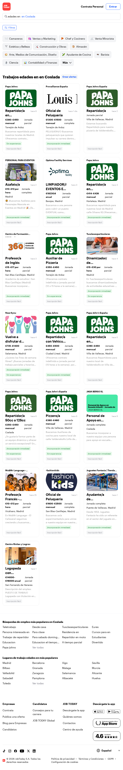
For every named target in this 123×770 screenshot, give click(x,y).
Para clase (38, 632)
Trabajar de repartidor (16, 637)
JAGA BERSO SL (94, 391)
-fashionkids (52, 470)
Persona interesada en (16, 632)
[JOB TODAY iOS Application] (99, 711)
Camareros (16, 38)
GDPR (111, 758)
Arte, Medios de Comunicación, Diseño (33, 54)
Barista (105, 54)
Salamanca (69, 673)
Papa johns (9, 647)
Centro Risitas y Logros (17, 544)
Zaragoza (38, 673)
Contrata (8, 710)
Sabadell (8, 678)
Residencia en (70, 632)
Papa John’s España (97, 312)
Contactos (69, 723)
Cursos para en (101, 632)
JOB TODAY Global (44, 720)
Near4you (10, 312)
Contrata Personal (92, 6)
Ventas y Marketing (44, 38)
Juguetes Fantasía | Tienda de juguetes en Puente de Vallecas (100, 471)
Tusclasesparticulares (98, 234)
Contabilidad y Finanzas (42, 62)
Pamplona (38, 678)
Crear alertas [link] (69, 76)
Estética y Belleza (19, 46)
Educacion (9, 642)
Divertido (97, 642)
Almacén (81, 46)
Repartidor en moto (74, 637)
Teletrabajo (9, 626)
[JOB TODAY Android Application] (113, 711)
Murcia (96, 667)
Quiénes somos (72, 716)
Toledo (7, 683)
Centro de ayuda (73, 729)
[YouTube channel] (22, 751)
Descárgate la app (74, 710)
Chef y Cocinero (75, 38)
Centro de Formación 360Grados (16, 235)
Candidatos (10, 729)
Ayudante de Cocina (78, 54)
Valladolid (8, 673)
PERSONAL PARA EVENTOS (20, 160)
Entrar (113, 6)
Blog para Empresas (15, 723)
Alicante (97, 673)
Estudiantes (99, 637)
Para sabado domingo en (45, 637)
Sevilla (96, 662)
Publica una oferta (14, 716)
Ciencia (13, 62)
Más (65, 62)
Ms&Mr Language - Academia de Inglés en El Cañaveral (18, 471)
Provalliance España (57, 86)
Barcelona (38, 662)
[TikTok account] (4, 751)
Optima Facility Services (59, 160)
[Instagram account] (9, 751)
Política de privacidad (62, 758)
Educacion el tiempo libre (44, 642)
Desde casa (39, 626)
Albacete (67, 678)
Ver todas (38, 647)
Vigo (65, 662)
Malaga (66, 667)
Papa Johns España (96, 86)
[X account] (28, 751)
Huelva (96, 678)
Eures (95, 626)
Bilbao (6, 667)
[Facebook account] (15, 751)
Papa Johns (11, 86)
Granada (37, 667)
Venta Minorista (104, 38)
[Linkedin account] (34, 751)
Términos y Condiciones (91, 758)
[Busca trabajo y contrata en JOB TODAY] (7, 7)
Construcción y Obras (53, 46)
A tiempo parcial (72, 642)
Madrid (7, 662)
